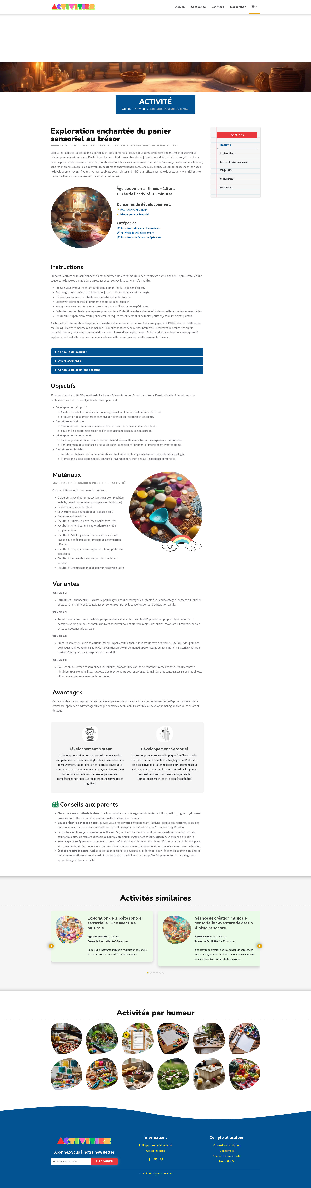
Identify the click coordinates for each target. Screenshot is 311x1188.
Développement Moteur (133, 209)
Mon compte (226, 1151)
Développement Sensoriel (134, 214)
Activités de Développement (137, 232)
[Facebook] (149, 1159)
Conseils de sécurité (72, 352)
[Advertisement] (155, 38)
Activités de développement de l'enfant (156, 1173)
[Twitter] (155, 1159)
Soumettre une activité (227, 1156)
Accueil (180, 7)
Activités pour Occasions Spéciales (141, 237)
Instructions (228, 153)
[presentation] (51, 946)
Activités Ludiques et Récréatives (140, 228)
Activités (218, 7)
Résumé (225, 145)
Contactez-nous (155, 1151)
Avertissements (69, 361)
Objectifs (226, 170)
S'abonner (104, 1161)
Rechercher (238, 7)
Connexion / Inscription (226, 1145)
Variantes (226, 187)
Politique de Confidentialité (155, 1145)
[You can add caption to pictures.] (66, 1038)
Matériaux (227, 179)
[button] (147, 974)
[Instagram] (161, 1159)
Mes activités (226, 1161)
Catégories (198, 7)
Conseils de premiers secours (79, 370)
